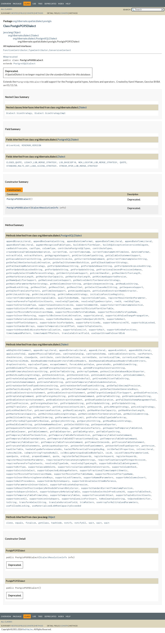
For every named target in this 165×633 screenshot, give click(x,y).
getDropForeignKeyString (51, 396)
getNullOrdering (43, 417)
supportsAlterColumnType (21, 305)
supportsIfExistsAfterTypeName (114, 474)
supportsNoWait (116, 319)
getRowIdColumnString (19, 424)
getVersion (148, 445)
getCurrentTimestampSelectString (127, 259)
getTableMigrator (83, 431)
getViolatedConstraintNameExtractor (114, 290)
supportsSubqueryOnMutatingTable (60, 491)
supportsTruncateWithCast (97, 495)
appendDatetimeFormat (80, 241)
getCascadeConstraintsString (23, 259)
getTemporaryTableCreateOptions (25, 438)
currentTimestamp (79, 252)
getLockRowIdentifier (19, 410)
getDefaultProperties (46, 389)
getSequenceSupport (131, 287)
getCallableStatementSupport (123, 255)
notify (68, 522)
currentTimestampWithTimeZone (111, 252)
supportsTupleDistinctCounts (133, 495)
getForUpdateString (56, 269)
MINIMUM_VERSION (31, 145)
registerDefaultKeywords (76, 456)
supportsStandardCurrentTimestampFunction (107, 488)
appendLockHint (117, 350)
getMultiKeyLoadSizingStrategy (57, 414)
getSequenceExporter (103, 424)
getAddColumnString (124, 364)
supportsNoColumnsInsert (131, 477)
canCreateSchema (96, 353)
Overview (6, 3)
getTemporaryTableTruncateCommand (61, 442)
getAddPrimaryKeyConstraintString (27, 371)
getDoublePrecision (145, 392)
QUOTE (123, 162)
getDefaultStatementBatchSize (71, 262)
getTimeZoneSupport (54, 290)
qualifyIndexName (68, 297)
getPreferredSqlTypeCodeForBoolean (27, 421)
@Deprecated (10, 56)
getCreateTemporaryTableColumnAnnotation (91, 382)
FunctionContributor (15, 50)
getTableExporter (60, 431)
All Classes (6, 9)
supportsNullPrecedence (20, 481)
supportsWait (96, 329)
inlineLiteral (144, 449)
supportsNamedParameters (98, 477)
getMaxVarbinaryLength (19, 276)
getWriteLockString (17, 294)
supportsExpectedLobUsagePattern (57, 470)
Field (21, 13)
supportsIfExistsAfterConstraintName (28, 474)
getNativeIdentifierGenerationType (99, 414)
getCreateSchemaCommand (20, 382)
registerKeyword (103, 456)
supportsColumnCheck (124, 467)
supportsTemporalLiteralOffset (56, 326)
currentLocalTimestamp (135, 357)
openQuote (12, 456)
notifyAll (80, 522)
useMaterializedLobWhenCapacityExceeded (56, 505)
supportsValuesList (74, 329)
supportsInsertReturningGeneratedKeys (29, 477)
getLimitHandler (99, 273)
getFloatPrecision (17, 403)
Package (17, 3)
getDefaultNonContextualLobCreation (28, 262)
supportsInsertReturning (21, 315)
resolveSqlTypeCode (66, 301)
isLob (109, 452)
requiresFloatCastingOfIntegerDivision (122, 459)
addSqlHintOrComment (18, 350)
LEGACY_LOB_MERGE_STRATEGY (40, 162)
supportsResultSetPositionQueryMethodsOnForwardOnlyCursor (42, 488)
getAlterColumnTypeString (87, 255)
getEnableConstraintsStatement (25, 399)
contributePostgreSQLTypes (74, 248)
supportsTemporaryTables (65, 495)
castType (34, 248)
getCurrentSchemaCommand (89, 259)
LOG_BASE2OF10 (67, 162)
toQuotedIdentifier (139, 498)
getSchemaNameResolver (48, 424)
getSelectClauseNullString (101, 287)
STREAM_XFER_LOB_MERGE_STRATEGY (78, 166)
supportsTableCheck (139, 491)
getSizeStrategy (58, 428)
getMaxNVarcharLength (131, 410)
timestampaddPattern (18, 333)
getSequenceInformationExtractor (26, 428)
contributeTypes (102, 248)
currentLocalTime (109, 357)
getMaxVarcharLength (78, 276)
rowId (118, 301)
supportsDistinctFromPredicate (25, 308)
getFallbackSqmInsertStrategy (109, 262)
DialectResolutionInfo (44, 207)
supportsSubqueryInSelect (21, 491)
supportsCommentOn (87, 305)
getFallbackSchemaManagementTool (136, 399)
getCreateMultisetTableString (111, 378)
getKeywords (94, 406)
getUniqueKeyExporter (55, 445)
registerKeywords (126, 456)
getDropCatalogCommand (19, 396)
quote (56, 456)
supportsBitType (16, 467)
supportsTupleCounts (89, 326)
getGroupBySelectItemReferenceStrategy (30, 273)
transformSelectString (32, 502)
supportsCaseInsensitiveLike (56, 305)
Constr (29, 13)
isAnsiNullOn (14, 452)
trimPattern (87, 502)
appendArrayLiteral (45, 350)
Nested (14, 13)
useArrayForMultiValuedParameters (117, 502)
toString (11, 502)
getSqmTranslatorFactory (85, 428)
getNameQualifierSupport (21, 280)
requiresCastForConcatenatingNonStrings (70, 459)
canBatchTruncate (16, 248)
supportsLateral (93, 315)
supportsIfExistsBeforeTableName (75, 312)
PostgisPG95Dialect (18, 199)
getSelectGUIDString (76, 424)
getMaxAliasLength (74, 410)
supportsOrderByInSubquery (53, 481)
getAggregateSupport (57, 255)
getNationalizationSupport (55, 280)
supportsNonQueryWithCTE (89, 319)
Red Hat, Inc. (27, 629)
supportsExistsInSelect (20, 470)
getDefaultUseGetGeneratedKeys (119, 389)
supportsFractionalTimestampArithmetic (103, 470)
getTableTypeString (108, 431)
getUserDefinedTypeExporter (122, 445)
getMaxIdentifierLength (126, 273)
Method (39, 13)
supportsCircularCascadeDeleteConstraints (83, 467)
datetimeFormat (140, 252)
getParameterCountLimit (69, 417)
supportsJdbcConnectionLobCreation (60, 315)
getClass (44, 522)
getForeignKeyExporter (44, 403)
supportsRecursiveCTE (116, 322)
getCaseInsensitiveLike (58, 259)
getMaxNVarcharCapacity (101, 410)
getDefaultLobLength (18, 389)
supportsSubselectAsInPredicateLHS (103, 491)
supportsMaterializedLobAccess (25, 319)
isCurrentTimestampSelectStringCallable (30, 297)
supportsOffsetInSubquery (21, 322)
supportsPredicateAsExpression (68, 484)
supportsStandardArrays (20, 326)
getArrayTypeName (87, 371)
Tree (40, 3)
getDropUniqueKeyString (136, 396)
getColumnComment (134, 375)
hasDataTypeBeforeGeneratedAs (44, 449)
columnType (48, 248)
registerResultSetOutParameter (127, 297)
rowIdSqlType (131, 301)
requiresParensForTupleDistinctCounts (29, 301)
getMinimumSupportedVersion (109, 276)
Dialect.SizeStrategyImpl (50, 113)
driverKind (12, 145)
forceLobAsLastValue (81, 364)
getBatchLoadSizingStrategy (23, 375)
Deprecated (50, 3)
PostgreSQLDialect (24, 63)
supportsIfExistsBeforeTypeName (117, 312)
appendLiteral (97, 350)
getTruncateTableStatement (128, 442)
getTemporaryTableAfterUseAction (26, 435)
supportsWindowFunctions (121, 329)
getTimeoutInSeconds (97, 442)
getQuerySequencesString (98, 283)
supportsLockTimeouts (68, 477)
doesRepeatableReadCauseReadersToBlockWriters (117, 360)
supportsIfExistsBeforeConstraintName (29, 312)
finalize (31, 522)
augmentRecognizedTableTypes (53, 244)
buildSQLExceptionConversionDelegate (125, 244)
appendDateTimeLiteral (108, 241)
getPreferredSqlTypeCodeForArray (106, 417)
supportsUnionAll (16, 498)
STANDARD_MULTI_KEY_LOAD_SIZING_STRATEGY (31, 166)
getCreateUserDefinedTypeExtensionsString (32, 385)
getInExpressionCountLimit (69, 406)
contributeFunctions (67, 357)
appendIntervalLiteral (72, 350)
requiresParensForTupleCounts (24, 463)
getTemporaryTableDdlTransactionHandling (73, 438)
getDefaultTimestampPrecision (80, 389)
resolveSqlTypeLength (84, 463)
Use (34, 3)
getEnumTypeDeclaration (99, 399)
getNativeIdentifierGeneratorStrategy (96, 280)
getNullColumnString (136, 414)
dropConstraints (16, 364)
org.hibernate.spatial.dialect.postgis (32, 21)
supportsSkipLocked (143, 322)
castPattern (145, 353)
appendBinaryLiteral (18, 241)
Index (61, 3)
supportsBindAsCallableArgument (118, 463)
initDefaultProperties (120, 449)
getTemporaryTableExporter (22, 442)
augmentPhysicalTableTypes (44, 353)
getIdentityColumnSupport (72, 273)
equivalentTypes (38, 364)
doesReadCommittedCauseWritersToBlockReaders (58, 360)
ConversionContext (60, 50)
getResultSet (38, 287)
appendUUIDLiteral (140, 350)
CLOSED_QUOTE (14, 162)
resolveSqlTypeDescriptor (96, 301)
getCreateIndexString (51, 378)
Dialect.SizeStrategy (19, 113)
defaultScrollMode (17, 360)
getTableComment (38, 431)
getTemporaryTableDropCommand (118, 438)
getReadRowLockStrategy (117, 421)
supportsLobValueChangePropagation (127, 315)
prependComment (41, 456)
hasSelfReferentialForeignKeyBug (84, 449)
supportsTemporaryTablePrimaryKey (27, 495)
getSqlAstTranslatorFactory (23, 290)
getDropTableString (108, 396)
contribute (46, 357)
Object (51, 517)
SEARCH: (127, 9)
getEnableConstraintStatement (64, 399)
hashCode (56, 522)
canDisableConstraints (121, 353)
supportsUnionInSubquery (44, 498)
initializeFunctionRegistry (107, 294)
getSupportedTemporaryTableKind (122, 428)
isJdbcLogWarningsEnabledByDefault (81, 452)
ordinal (24, 456)
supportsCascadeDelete (41, 467)
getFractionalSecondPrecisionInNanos (119, 269)
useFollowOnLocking (17, 505)
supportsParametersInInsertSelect (27, 484)
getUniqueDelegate (79, 290)
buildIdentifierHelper (86, 244)
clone (9, 522)
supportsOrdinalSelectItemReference (94, 481)
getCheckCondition (53, 375)
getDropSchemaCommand (81, 396)
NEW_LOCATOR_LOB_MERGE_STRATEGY (97, 162)
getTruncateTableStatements (23, 445)
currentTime (60, 252)
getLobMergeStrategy (116, 406)
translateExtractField (75, 333)
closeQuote (30, 357)
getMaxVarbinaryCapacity (21, 414)
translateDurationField (63, 502)
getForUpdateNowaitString (63, 266)
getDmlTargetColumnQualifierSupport (109, 392)
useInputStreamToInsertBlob (108, 333)
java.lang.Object (12, 32)
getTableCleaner (16, 431)
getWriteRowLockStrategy (72, 294)
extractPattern (33, 255)
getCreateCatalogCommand (21, 378)
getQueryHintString (63, 421)
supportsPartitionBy (88, 322)
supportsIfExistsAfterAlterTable (93, 308)
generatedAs (104, 364)
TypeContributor (38, 50)
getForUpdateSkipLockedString (133, 266)
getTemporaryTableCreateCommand (112, 435)
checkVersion (14, 357)
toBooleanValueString (112, 498)
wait (91, 522)
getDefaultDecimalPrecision (123, 385)
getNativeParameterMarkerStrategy (27, 283)
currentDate (89, 357)
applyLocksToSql (16, 353)
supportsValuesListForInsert (79, 498)
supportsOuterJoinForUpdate (56, 322)
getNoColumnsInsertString (65, 283)
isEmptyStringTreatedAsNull (41, 452)
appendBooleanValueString (48, 241)
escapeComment (58, 364)
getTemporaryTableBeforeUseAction (69, 435)
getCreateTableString (50, 382)
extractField (14, 255)
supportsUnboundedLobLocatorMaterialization (33, 329)
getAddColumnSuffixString (21, 368)
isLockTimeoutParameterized (131, 452)
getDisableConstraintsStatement (25, 392)
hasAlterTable (14, 449)
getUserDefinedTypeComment (87, 445)
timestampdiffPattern (46, 333)
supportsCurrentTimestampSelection (121, 305)
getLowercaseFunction (47, 410)
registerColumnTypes (93, 297)
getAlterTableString (62, 371)
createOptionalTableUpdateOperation (28, 252)
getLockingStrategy (143, 406)
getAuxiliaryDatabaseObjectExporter (122, 371)
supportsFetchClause (58, 308)
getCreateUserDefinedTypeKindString (82, 385)
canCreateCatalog (73, 353)
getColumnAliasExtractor (106, 375)
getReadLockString (127, 283)
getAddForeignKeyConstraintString (60, 368)
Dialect (83, 107)
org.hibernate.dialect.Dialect (23, 35)
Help (68, 3)
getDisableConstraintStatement (66, 392)
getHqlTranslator (16, 406)
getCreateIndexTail (78, 378)
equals (19, 522)
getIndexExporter (39, 406)
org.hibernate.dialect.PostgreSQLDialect (35, 38)
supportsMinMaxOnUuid (59, 319)
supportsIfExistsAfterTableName (73, 474)
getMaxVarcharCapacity (49, 276)
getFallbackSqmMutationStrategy (25, 266)
